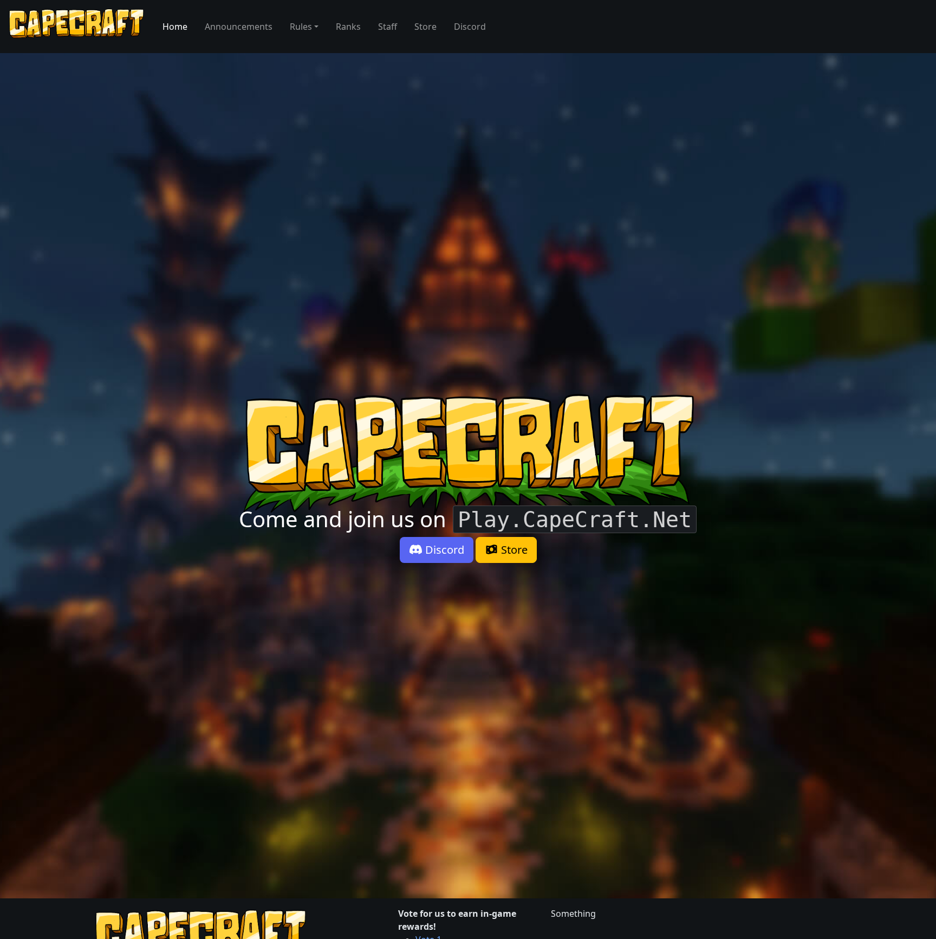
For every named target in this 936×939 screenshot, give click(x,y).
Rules (301, 27)
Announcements (238, 27)
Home (174, 27)
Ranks (348, 27)
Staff (387, 27)
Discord (470, 27)
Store (425, 27)
